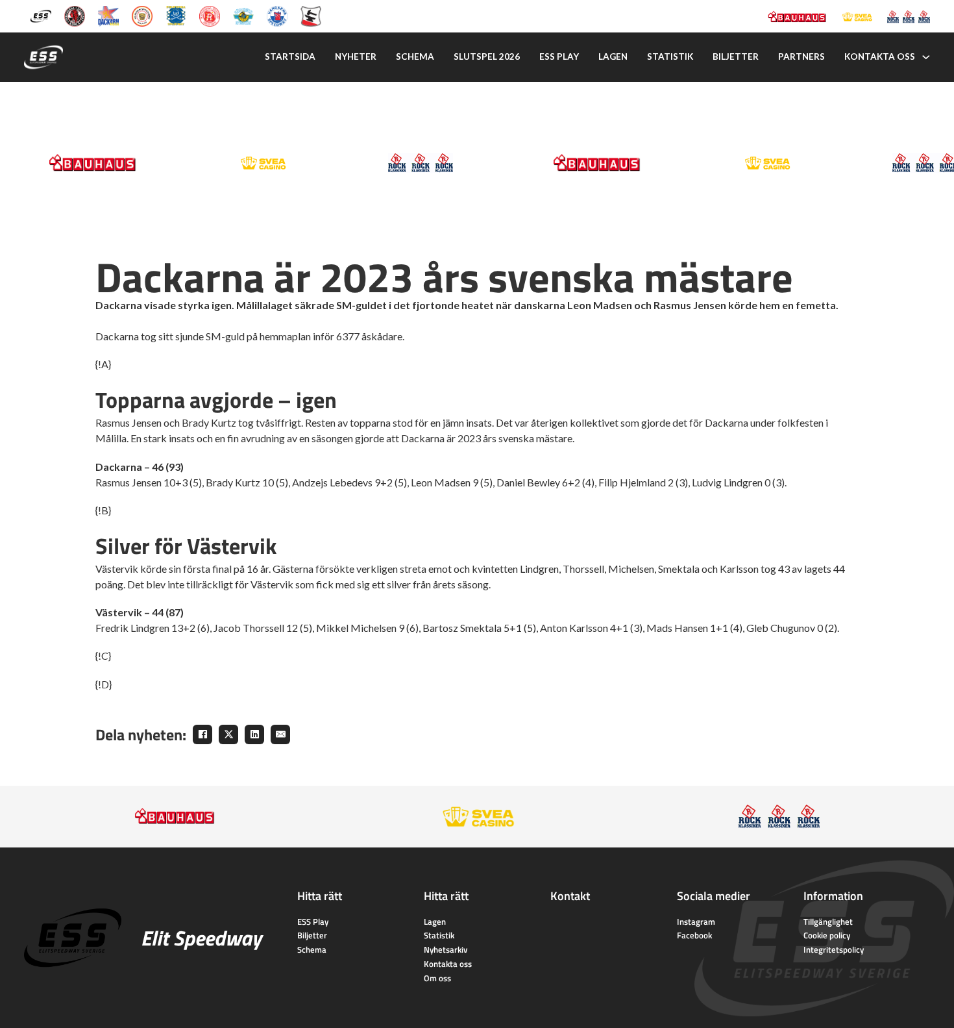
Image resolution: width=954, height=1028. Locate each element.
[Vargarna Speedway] (277, 15)
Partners (801, 56)
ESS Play (312, 921)
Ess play (559, 56)
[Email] (280, 734)
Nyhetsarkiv (445, 949)
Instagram (696, 921)
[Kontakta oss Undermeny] (926, 57)
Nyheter (355, 56)
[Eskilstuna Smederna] (310, 15)
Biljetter (736, 56)
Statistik (670, 56)
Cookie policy (826, 935)
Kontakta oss (879, 56)
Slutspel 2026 (487, 56)
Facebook (694, 935)
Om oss (437, 978)
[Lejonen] (142, 15)
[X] (228, 734)
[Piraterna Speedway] (175, 15)
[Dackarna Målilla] (108, 15)
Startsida (290, 56)
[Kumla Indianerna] (74, 15)
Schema (415, 56)
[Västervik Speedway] (243, 15)
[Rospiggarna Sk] (209, 15)
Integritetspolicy (833, 949)
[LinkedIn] (254, 734)
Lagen (613, 56)
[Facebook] (202, 734)
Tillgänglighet (828, 921)
